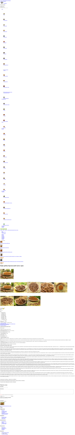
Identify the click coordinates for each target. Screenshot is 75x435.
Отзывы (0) (4, 325)
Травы (4, 110)
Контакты (3, 410)
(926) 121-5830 (2, 0)
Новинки (3, 237)
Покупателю (3, 427)
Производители (4, 421)
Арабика (4, 127)
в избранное (2, 321)
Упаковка (3, 191)
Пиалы (4, 151)
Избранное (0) (6, 0)
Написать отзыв (9, 322)
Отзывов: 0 (5, 322)
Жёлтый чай (5, 48)
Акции (3, 422)
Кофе (2, 232)
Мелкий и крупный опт (5, 413)
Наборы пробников (6, 98)
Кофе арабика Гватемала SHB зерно (5, 243)
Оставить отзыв (4, 423)
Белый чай (4, 42)
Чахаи (4, 140)
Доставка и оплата (4, 411)
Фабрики (3, 226)
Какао (2, 234)
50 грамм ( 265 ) (3, 312)
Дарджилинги (5, 59)
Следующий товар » (7, 324)
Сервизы (4, 179)
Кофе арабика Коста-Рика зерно (4, 247)
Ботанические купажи (6, 104)
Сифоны (4, 184)
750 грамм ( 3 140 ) (3, 318)
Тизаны (4, 115)
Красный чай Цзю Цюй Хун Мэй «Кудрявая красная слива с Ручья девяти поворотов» (11, 261)
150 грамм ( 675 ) (3, 314)
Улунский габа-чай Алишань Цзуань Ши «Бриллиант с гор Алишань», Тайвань (11, 256)
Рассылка (3, 429)
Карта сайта (3, 418)
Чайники (4, 134)
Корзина (9, 0)
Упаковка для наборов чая (6, 208)
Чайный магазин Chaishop (5, 432)
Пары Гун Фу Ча (5, 162)
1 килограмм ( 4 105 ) (4, 319)
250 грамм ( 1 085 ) (3, 316)
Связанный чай (5, 81)
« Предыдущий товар (5, 323)
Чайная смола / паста (6, 87)
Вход (1, 1)
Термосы (4, 190)
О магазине (3, 412)
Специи (3, 128)
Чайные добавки (5, 121)
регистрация (4, 1)
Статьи (3, 227)
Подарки (3, 236)
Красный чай (5, 31)
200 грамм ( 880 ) (3, 315)
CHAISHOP (5, 3)
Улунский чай (5, 20)
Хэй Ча (4, 70)
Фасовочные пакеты (6, 225)
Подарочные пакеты (6, 197)
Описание (1, 325)
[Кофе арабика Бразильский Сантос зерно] (7, 280)
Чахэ (4, 173)
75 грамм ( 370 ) (3, 313)
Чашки (4, 145)
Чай (2, 9)
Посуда (3, 235)
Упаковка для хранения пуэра (7, 219)
